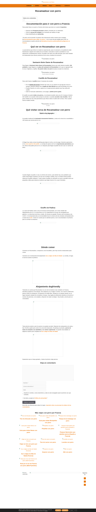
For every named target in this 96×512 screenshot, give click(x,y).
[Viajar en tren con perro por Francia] (28, 441)
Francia (45, 5)
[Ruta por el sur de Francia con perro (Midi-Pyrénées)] (28, 460)
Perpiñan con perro (48, 428)
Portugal (58, 5)
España (37, 5)
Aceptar (58, 510)
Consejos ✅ (29, 5)
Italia (50, 5)
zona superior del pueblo (32, 144)
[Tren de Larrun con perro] (48, 439)
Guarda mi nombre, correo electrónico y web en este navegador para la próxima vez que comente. (47, 393)
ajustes (46, 510)
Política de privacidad (40, 398)
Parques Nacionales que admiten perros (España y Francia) (67, 434)
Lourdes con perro (68, 442)
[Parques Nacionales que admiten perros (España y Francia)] (67, 429)
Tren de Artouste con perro (28, 419)
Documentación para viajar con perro (34, 39)
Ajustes (71, 510)
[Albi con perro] (67, 449)
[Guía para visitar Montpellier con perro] (48, 417)
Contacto (67, 5)
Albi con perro (67, 452)
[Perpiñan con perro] (48, 425)
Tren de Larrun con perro (48, 442)
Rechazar (65, 510)
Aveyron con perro (48, 452)
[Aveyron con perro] (48, 449)
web (31, 217)
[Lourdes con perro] (67, 439)
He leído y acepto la (36, 398)
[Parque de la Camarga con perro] (67, 415)
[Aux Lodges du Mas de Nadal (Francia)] (28, 450)
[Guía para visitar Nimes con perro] (28, 427)
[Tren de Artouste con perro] (28, 415)
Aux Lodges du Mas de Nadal (54, 255)
